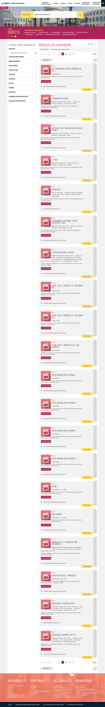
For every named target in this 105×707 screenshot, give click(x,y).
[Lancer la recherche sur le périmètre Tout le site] (80, 14)
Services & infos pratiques (16, 685)
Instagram (33, 687)
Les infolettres (34, 693)
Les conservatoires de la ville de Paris (53, 704)
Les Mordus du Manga (60, 695)
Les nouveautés (57, 685)
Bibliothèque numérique (15, 697)
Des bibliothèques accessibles (84, 689)
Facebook (33, 685)
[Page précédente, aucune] (59, 53)
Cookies (77, 693)
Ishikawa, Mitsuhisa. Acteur (72, 194)
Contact (81, 685)
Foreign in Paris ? (80, 691)
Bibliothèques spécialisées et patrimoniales (28, 704)
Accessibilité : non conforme (75, 704)
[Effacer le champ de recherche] (76, 14)
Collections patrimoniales (16, 695)
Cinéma (10, 691)
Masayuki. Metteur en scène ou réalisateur (70, 547)
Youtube (33, 689)
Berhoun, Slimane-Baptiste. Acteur (66, 259)
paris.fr (10, 704)
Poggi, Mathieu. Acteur (56, 261)
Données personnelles (88, 693)
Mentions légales (80, 695)
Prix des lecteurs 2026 (60, 691)
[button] (103, 3)
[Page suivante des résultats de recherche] (73, 53)
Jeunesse (10, 693)
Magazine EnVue (80, 687)
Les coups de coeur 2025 (60, 693)
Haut (72, 674)
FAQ (76, 685)
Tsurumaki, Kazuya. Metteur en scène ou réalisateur (66, 549)
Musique (10, 689)
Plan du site (79, 697)
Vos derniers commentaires (61, 697)
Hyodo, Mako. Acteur (58, 194)
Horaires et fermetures (60, 687)
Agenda (10, 687)
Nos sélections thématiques (61, 689)
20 (93, 54)
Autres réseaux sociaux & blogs (39, 691)
